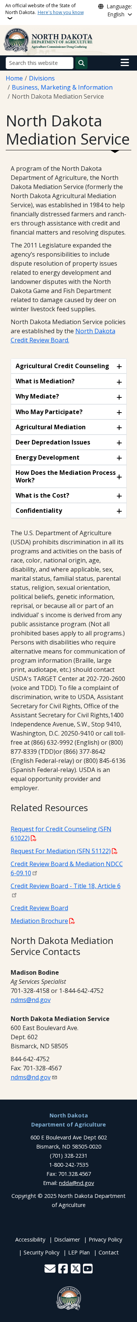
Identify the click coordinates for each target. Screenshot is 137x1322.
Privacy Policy (105, 1239)
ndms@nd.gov (31, 1000)
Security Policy (41, 1252)
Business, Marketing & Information (62, 87)
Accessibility (30, 1239)
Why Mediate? (37, 396)
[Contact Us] (50, 1269)
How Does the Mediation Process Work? (66, 476)
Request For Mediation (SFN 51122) (61, 851)
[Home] (48, 39)
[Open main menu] (124, 63)
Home (14, 78)
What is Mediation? (45, 381)
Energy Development (48, 457)
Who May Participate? (49, 412)
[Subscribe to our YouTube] (87, 1269)
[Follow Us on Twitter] (75, 1269)
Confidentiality (39, 510)
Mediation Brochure (39, 921)
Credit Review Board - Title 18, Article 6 (66, 886)
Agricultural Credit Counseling (62, 366)
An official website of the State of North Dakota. (44, 9)
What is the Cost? (42, 495)
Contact (109, 1252)
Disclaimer (67, 1239)
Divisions (42, 78)
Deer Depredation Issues (53, 442)
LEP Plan (79, 1252)
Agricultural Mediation (51, 427)
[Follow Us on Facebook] (63, 1269)
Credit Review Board (39, 908)
